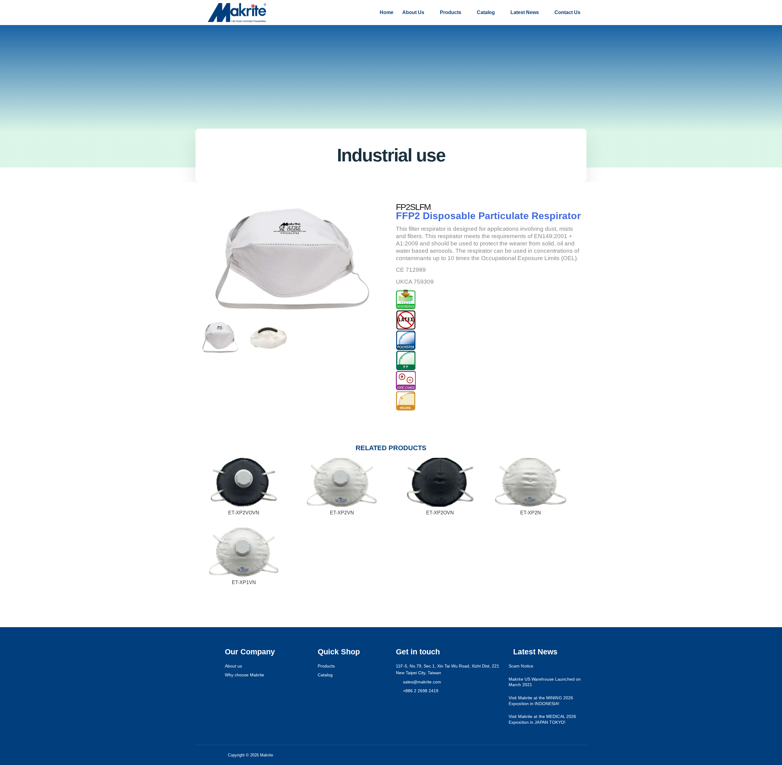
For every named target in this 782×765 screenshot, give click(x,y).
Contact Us (567, 12)
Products (450, 12)
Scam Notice (521, 666)
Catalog (486, 12)
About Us (413, 12)
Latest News (524, 12)
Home (386, 12)
